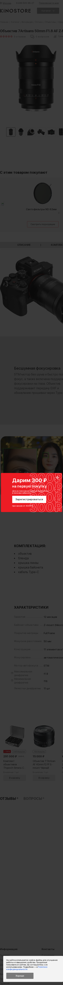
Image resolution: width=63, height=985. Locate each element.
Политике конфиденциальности (26, 968)
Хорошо (20, 976)
